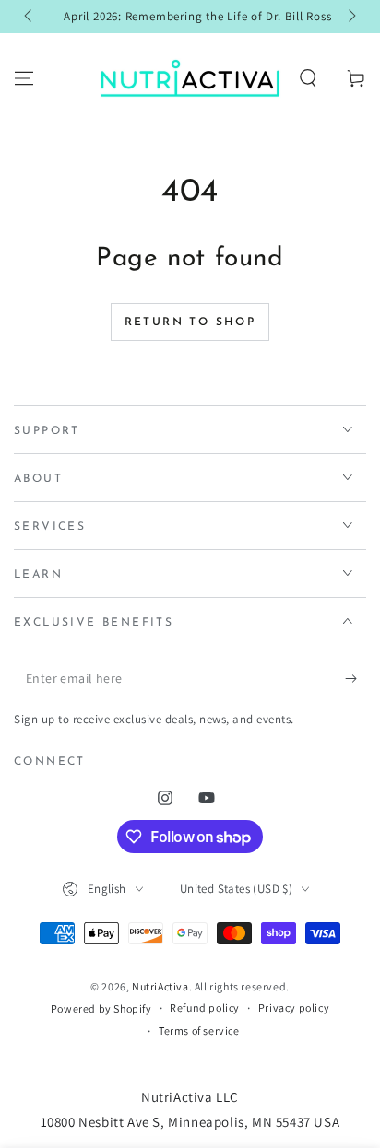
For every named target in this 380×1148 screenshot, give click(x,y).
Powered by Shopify (101, 1008)
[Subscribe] (355, 679)
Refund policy (205, 1007)
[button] (308, 78)
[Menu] (24, 78)
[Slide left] (29, 16)
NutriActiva (160, 986)
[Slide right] (350, 16)
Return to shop (190, 322)
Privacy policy (293, 1007)
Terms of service (199, 1030)
